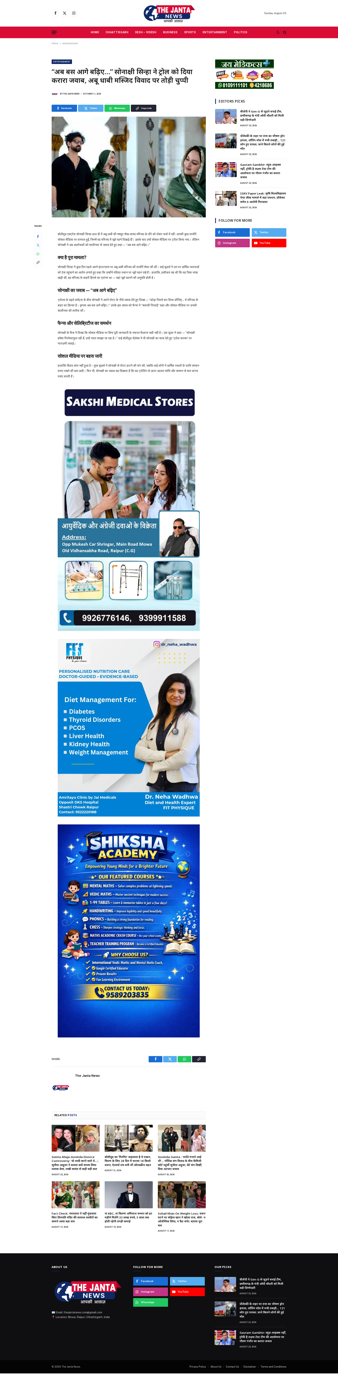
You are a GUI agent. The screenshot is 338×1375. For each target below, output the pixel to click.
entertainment (70, 43)
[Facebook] (38, 236)
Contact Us (232, 1366)
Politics (240, 32)
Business (170, 32)
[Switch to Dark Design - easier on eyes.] (277, 32)
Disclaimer (250, 1366)
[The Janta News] (169, 13)
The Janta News (71, 94)
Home (95, 32)
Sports (190, 32)
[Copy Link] (38, 262)
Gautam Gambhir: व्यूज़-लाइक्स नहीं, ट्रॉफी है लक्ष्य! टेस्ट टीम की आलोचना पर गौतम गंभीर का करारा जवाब (260, 171)
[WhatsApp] (38, 254)
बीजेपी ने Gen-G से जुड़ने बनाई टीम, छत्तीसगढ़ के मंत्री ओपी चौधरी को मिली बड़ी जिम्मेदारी (262, 115)
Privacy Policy (198, 1366)
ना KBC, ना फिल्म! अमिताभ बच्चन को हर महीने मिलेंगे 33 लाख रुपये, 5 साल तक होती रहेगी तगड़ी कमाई (128, 1217)
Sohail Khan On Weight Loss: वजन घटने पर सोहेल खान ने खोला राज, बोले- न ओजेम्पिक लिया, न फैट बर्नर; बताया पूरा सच (181, 1219)
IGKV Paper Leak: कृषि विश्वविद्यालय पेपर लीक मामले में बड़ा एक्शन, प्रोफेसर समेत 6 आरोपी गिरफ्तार (263, 197)
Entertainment (215, 32)
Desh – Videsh (145, 32)
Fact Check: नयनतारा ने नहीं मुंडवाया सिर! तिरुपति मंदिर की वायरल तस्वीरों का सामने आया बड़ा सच (75, 1217)
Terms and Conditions (273, 1366)
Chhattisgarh (117, 32)
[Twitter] (38, 245)
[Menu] (54, 32)
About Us (215, 1366)
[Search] (284, 32)
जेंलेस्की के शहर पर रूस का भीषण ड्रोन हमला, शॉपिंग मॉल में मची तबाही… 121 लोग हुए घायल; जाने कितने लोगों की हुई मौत (263, 142)
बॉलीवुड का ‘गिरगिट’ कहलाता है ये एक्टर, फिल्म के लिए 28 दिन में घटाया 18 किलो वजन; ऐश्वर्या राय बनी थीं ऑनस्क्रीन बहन (128, 1161)
